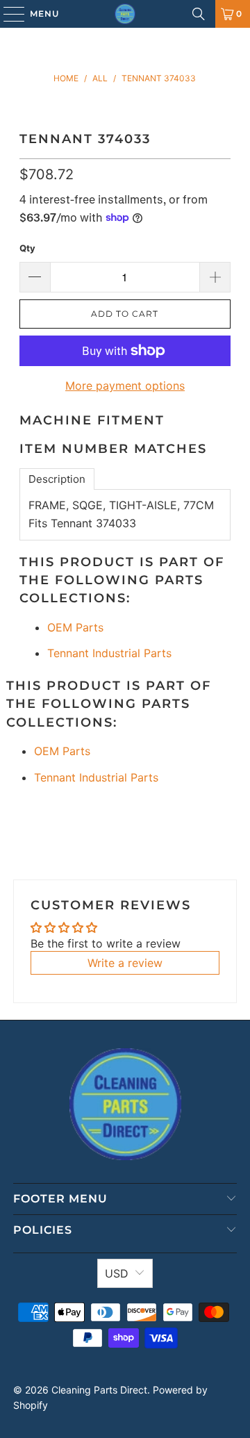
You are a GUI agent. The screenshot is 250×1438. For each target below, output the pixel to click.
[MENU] (7, 14)
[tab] (56, 479)
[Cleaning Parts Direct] (125, 14)
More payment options (125, 385)
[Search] (198, 14)
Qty (27, 248)
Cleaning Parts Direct (99, 1390)
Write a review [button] (125, 963)
